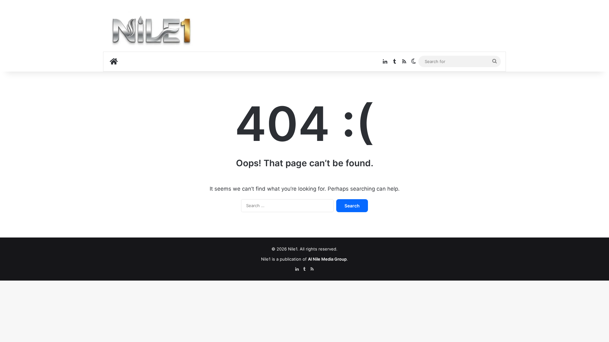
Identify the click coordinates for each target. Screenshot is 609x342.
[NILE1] (154, 32)
